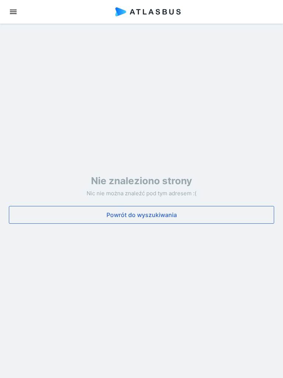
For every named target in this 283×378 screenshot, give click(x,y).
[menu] (13, 12)
